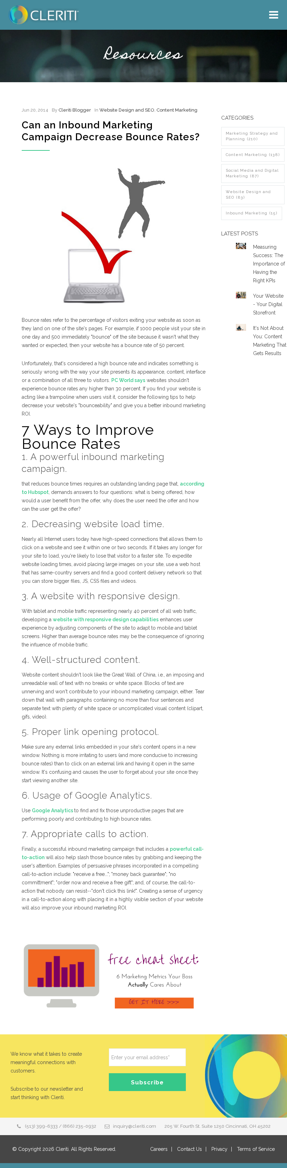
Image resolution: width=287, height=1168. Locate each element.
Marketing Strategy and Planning (252, 136)
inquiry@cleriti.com (134, 1126)
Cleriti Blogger (74, 110)
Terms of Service (256, 1149)
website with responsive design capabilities (106, 619)
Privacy (219, 1149)
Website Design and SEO (126, 110)
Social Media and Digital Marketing (252, 173)
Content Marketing (176, 110)
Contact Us (189, 1149)
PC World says (128, 380)
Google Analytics (53, 810)
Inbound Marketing (252, 213)
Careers (159, 1149)
